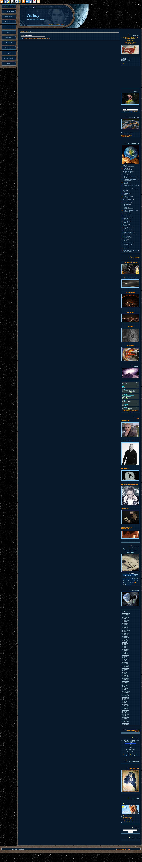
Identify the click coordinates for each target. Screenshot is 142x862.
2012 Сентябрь (126, 613)
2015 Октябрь (125, 666)
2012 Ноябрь (125, 615)
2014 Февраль (125, 637)
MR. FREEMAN (125, 468)
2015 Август (125, 663)
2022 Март (124, 718)
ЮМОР (125, 190)
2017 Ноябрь (125, 694)
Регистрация (57, 24)
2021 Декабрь (125, 717)
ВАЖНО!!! (125, 168)
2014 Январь (125, 636)
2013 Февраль (125, 620)
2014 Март (124, 639)
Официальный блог (127, 817)
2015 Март (124, 656)
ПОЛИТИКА (126, 193)
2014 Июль (125, 644)
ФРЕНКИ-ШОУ (125, 508)
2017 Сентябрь (126, 691)
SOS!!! (124, 165)
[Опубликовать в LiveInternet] (12, 1)
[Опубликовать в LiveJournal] (16, 1)
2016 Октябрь (125, 678)
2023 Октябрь (125, 724)
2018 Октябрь (125, 707)
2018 (26, 31)
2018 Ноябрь (125, 708)
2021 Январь (125, 712)
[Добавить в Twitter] (27, 1)
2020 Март (124, 711)
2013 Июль (125, 627)
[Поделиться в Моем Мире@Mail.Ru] (19, 1)
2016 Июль (125, 675)
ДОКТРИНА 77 (125, 420)
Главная (51, 24)
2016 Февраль (125, 670)
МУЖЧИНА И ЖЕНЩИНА (129, 176)
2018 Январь (125, 697)
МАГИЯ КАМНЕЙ (127, 229)
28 (123, 584)
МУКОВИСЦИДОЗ (127, 171)
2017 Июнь (125, 688)
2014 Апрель (125, 640)
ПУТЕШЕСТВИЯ (127, 202)
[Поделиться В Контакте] (30, 1)
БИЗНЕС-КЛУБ (126, 236)
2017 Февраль (125, 683)
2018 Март (124, 699)
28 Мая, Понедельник (26, 35)
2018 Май (124, 701)
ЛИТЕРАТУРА (126, 215)
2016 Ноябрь (125, 679)
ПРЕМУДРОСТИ (127, 196)
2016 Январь (125, 669)
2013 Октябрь (125, 631)
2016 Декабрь (125, 681)
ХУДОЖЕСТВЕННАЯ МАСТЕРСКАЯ (126, 528)
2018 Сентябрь (126, 705)
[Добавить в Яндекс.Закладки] (34, 1)
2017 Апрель (125, 686)
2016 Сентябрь (126, 676)
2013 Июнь (125, 626)
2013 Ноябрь (125, 633)
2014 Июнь (125, 643)
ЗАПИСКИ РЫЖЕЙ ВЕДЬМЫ (130, 250)
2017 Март (124, 685)
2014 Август (125, 646)
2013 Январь (125, 618)
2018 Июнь (125, 702)
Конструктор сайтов (121, 849)
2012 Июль (125, 610)
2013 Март (124, 621)
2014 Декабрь (125, 652)
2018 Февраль (125, 698)
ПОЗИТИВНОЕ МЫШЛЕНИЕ (130, 179)
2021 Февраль (125, 714)
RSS (35, 7)
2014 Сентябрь (126, 647)
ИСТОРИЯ (125, 218)
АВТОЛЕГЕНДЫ (127, 188)
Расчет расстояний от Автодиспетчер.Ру (126, 136)
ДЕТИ (124, 174)
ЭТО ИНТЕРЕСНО (127, 199)
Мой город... (130, 312)
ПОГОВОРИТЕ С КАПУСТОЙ (130, 185)
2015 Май (124, 659)
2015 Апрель (125, 657)
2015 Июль (125, 662)
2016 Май (124, 673)
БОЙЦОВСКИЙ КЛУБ (128, 232)
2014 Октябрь (125, 649)
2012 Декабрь (125, 617)
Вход (62, 24)
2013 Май (124, 624)
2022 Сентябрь (126, 721)
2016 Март (124, 672)
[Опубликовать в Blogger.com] (1, 1)
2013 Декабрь (125, 634)
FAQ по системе (127, 820)
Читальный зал (130, 292)
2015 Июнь (125, 660)
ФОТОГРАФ (126, 213)
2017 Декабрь (125, 695)
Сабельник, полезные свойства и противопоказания (36, 38)
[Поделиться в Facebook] (5, 1)
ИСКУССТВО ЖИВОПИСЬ (129, 210)
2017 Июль (125, 689)
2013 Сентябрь (126, 630)
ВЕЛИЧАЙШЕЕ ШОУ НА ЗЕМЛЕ (129, 484)
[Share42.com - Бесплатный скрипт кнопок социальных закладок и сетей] (38, 1)
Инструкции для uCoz (128, 821)
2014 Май (124, 642)
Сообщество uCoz (127, 818)
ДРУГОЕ (125, 239)
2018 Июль (125, 704)
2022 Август (125, 720)
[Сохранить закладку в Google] (8, 1)
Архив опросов (133, 754)
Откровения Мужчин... (130, 262)
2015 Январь (125, 653)
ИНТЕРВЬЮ (126, 204)
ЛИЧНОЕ (125, 247)
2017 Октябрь (125, 692)
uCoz (128, 849)
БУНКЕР (130, 326)
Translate (135, 111)
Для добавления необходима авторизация (130, 411)
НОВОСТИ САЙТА (127, 244)
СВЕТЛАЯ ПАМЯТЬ (128, 242)
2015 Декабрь (125, 668)
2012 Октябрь (125, 614)
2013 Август (125, 628)
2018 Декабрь (125, 710)
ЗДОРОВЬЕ (126, 182)
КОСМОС (125, 224)
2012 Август (125, 611)
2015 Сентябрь (126, 665)
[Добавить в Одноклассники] (23, 1)
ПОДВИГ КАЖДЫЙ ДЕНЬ (127, 440)
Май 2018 (130, 573)
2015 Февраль (125, 655)
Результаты (126, 754)
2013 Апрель (125, 623)
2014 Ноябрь (125, 650)
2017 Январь (125, 682)
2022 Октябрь (125, 723)
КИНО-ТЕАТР (126, 221)
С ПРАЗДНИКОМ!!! (127, 227)
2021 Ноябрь (125, 715)
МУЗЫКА (125, 207)
